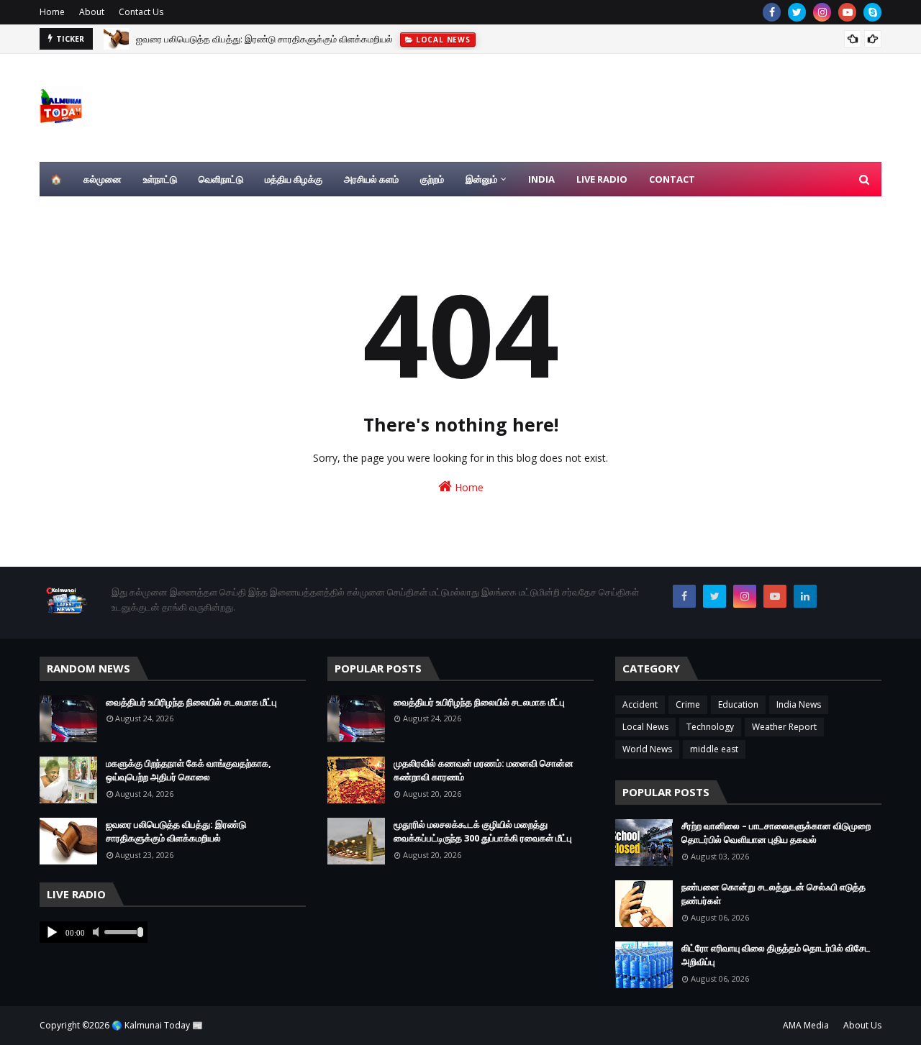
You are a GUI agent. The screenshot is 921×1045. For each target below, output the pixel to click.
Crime (688, 704)
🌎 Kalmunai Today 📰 (157, 1025)
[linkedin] (805, 596)
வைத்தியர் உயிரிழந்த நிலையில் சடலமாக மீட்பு (191, 701)
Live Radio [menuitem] (601, 179)
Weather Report (784, 727)
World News (647, 749)
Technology (710, 727)
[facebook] (772, 12)
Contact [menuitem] (672, 179)
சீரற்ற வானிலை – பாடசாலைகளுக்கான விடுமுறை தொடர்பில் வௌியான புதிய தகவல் (776, 833)
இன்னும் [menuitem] (481, 179)
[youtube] (847, 12)
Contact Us (141, 12)
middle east (714, 749)
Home (52, 12)
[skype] (872, 12)
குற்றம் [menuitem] (432, 179)
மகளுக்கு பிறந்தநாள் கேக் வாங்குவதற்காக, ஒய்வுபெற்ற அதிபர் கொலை (188, 770)
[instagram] (822, 12)
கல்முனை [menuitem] (102, 179)
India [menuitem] (541, 179)
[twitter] (797, 12)
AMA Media (806, 1025)
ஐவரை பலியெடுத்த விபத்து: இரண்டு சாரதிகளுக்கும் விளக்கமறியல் (264, 33)
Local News (645, 727)
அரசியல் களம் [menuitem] (371, 179)
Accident (640, 704)
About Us (862, 1025)
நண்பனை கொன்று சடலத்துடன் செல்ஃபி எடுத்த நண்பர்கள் (773, 894)
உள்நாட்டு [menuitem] (160, 179)
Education (738, 704)
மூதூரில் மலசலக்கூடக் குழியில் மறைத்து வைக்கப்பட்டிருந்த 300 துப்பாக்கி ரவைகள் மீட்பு (483, 831)
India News (798, 704)
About (91, 12)
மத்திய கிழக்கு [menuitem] (293, 179)
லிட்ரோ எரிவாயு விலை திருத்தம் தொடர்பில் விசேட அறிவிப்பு (776, 955)
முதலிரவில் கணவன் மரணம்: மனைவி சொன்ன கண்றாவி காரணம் (483, 770)
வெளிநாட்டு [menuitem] (221, 179)
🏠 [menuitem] (56, 179)
